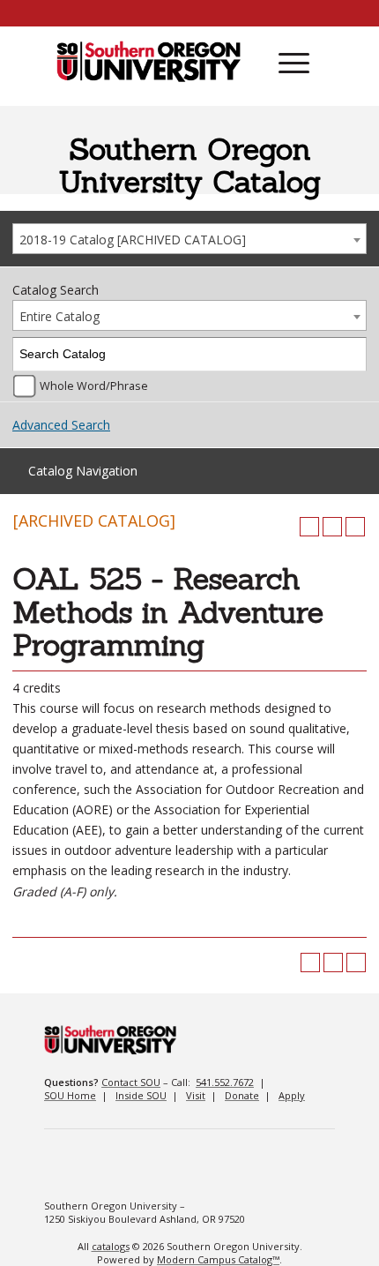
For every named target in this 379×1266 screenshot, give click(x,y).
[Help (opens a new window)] (355, 526)
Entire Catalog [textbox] (59, 316)
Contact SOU (130, 1082)
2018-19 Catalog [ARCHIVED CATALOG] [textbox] (132, 239)
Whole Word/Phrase (94, 385)
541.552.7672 (225, 1082)
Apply (292, 1095)
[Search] (350, 354)
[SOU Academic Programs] (148, 62)
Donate (242, 1095)
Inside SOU (141, 1095)
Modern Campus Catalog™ (218, 1259)
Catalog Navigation (82, 470)
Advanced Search (61, 424)
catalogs (111, 1246)
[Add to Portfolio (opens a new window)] (309, 526)
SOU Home (70, 1095)
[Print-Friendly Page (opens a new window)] (332, 526)
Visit (195, 1095)
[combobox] (189, 238)
